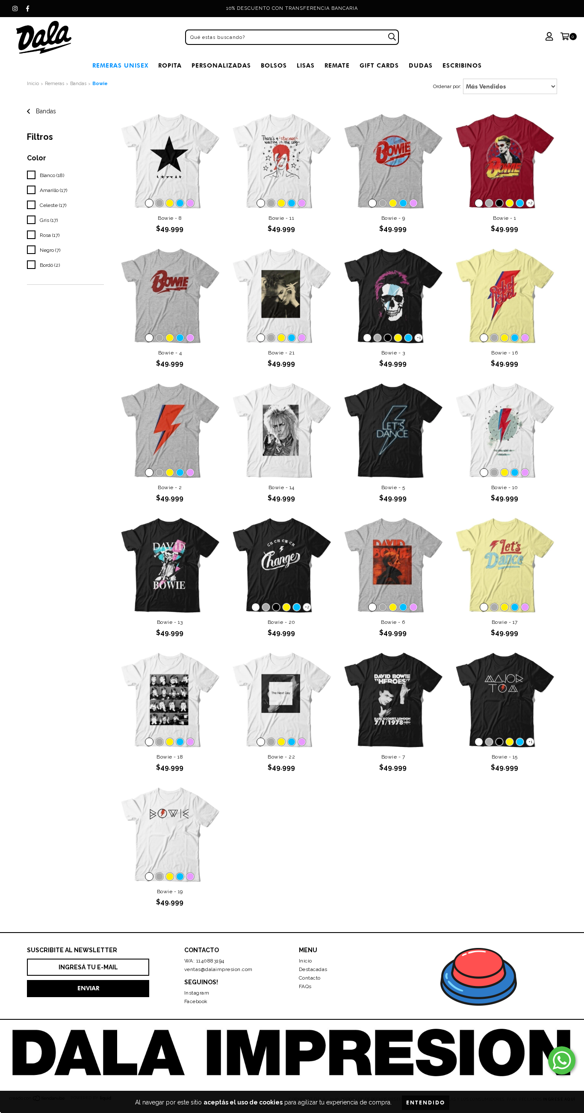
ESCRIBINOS (462, 65)
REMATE (337, 65)
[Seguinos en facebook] (27, 8)
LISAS (306, 65)
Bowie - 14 (281, 487)
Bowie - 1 (504, 218)
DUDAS (421, 65)
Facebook (196, 1001)
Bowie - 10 (504, 487)
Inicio (33, 83)
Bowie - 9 (393, 218)
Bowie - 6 (393, 622)
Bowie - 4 (170, 353)
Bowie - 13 (170, 622)
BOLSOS (274, 65)
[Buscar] (392, 37)
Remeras (54, 83)
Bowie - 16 (504, 353)
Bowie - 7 (393, 757)
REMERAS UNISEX (120, 65)
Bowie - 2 (170, 487)
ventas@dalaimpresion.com (218, 969)
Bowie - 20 (281, 622)
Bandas (78, 83)
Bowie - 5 (393, 487)
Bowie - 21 (281, 353)
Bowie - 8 (170, 218)
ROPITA (170, 65)
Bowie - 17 (505, 622)
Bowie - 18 (169, 757)
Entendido (425, 1102)
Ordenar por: (447, 86)
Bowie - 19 (170, 892)
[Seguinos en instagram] (15, 8)
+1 (419, 337)
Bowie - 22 (281, 757)
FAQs (305, 986)
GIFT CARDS (379, 65)
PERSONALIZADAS (221, 65)
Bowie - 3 (393, 353)
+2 (530, 203)
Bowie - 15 (505, 757)
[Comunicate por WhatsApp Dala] (561, 1060)
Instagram (196, 993)
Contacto (310, 978)
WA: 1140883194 (204, 961)
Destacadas (313, 969)
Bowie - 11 (281, 218)
